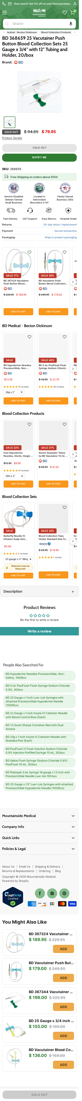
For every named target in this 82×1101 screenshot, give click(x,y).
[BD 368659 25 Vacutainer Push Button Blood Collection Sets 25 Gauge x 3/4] (39, 91)
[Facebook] (40, 893)
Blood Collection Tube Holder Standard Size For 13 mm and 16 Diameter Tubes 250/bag (53, 540)
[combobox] (43, 24)
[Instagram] (52, 893)
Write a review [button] (40, 631)
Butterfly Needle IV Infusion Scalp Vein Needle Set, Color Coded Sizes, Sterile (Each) (18, 540)
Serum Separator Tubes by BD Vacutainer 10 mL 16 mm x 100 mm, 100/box (53, 455)
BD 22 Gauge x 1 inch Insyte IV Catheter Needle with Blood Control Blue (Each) (36, 715)
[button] (71, 23)
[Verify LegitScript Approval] (12, 897)
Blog (58, 871)
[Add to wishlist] (29, 252)
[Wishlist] (64, 12)
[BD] (18, 62)
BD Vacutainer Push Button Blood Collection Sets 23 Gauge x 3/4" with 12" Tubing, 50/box (53, 285)
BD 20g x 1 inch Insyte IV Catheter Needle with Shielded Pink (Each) (36, 738)
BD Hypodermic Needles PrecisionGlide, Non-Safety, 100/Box (17, 368)
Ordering (44, 871)
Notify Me (39, 157)
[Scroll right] (75, 32)
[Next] (73, 282)
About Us (8, 866)
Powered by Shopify (15, 880)
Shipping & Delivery (47, 866)
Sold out (39, 147)
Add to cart (18, 312)
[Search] (7, 24)
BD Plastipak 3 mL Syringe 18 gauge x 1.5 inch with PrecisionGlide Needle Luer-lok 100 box (38, 774)
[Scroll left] (4, 32)
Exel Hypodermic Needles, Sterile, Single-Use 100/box (17, 455)
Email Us (24, 866)
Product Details (12, 138)
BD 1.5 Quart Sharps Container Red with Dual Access (34, 727)
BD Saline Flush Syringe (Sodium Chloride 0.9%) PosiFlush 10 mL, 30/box (36, 762)
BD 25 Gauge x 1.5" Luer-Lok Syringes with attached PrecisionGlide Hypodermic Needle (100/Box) (39, 786)
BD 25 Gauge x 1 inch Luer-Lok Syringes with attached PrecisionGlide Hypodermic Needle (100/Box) (34, 701)
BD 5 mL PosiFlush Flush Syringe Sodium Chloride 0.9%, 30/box (53, 368)
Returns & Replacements (18, 871)
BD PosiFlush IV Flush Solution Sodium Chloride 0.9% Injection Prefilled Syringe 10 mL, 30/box (36, 750)
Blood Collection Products (49, 32)
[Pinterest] (64, 893)
